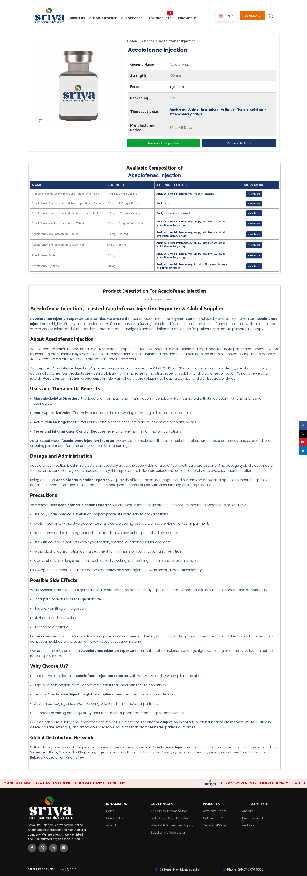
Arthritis (147, 41)
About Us (112, 825)
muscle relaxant (204, 193)
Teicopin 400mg (214, 825)
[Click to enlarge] (41, 120)
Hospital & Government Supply (172, 825)
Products (211, 804)
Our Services (162, 804)
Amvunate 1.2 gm (214, 811)
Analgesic (177, 109)
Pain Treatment (252, 818)
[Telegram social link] (64, 848)
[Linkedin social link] (53, 848)
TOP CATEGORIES (255, 804)
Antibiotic (248, 825)
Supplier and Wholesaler (168, 832)
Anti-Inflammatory (203, 109)
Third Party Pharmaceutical (169, 811)
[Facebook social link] (32, 848)
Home (132, 41)
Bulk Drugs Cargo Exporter (169, 818)
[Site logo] (50, 15)
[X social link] (42, 848)
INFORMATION (116, 804)
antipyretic (200, 221)
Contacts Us (114, 818)
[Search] (271, 16)
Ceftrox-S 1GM (213, 818)
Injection (176, 87)
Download (252, 15)
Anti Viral (248, 811)
